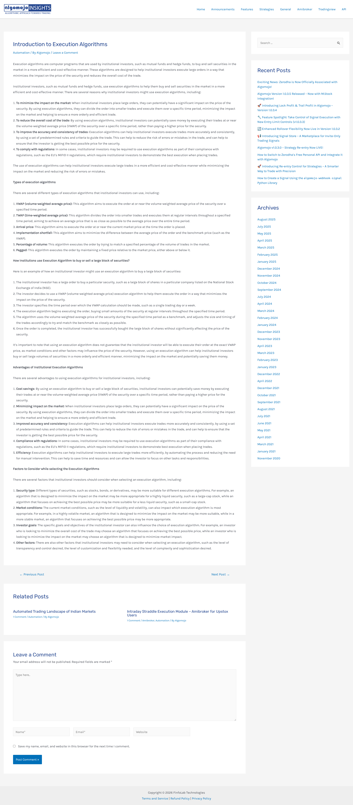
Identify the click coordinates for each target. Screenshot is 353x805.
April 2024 (264, 303)
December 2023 (268, 332)
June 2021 (264, 423)
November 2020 (268, 458)
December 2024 (268, 268)
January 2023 (266, 367)
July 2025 (264, 226)
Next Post (220, 574)
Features (247, 9)
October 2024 (267, 282)
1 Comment (19, 616)
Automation (21, 52)
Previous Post (31, 574)
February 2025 (267, 254)
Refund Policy (180, 798)
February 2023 (267, 360)
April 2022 (264, 381)
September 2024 (269, 289)
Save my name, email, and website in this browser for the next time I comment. (74, 746)
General (285, 9)
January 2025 (266, 261)
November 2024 (268, 275)
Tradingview (327, 9)
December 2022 (268, 374)
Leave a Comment (65, 52)
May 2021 (263, 430)
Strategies (266, 9)
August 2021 (266, 409)
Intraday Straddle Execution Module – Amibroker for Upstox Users (177, 613)
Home (201, 9)
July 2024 (264, 296)
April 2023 (264, 346)
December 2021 (268, 388)
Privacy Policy (201, 798)
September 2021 (268, 402)
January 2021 (266, 451)
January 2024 (266, 325)
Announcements (223, 9)
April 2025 (264, 240)
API (344, 9)
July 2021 (263, 416)
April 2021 (264, 437)
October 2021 (266, 395)
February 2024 (267, 318)
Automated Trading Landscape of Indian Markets (54, 611)
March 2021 (265, 444)
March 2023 (265, 353)
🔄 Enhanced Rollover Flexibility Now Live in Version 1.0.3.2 (298, 129)
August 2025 (266, 219)
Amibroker (304, 9)
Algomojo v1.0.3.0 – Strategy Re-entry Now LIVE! (290, 147)
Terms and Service (155, 798)
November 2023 (268, 339)
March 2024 (265, 311)
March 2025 (265, 247)
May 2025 (264, 233)
